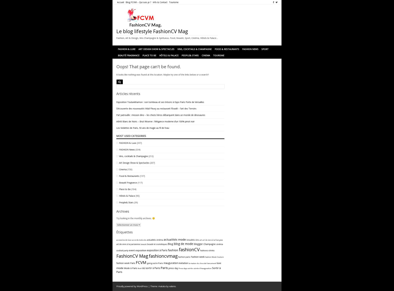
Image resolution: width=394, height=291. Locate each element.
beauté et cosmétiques (157, 244)
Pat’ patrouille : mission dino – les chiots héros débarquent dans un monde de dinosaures (160, 115)
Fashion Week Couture (214, 257)
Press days (183, 268)
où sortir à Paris (151, 268)
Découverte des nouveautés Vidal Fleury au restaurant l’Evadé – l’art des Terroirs (156, 108)
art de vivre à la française (213, 240)
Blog (170, 244)
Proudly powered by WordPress (132, 286)
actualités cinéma (155, 239)
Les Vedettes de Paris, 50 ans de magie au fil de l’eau (142, 127)
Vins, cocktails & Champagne (194, 49)
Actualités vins (193, 240)
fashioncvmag (163, 256)
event (132, 250)
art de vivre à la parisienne (128, 244)
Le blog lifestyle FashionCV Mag (152, 31)
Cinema (206, 55)
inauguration (171, 263)
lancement (211, 263)
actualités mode (175, 239)
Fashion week (198, 256)
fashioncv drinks (207, 250)
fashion (173, 250)
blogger (198, 244)
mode (119, 268)
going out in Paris (155, 263)
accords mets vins (139, 240)
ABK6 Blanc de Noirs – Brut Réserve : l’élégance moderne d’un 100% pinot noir (155, 121)
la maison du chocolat (198, 263)
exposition (140, 250)
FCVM (141, 262)
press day (173, 268)
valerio (172, 286)
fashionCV (189, 249)
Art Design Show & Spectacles (156, 49)
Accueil (120, 2)
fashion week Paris (125, 263)
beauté (144, 244)
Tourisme (174, 2)
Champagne (209, 244)
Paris (164, 268)
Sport (265, 49)
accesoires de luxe (123, 240)
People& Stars (190, 55)
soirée (190, 268)
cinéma (219, 244)
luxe (219, 263)
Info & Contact (160, 2)
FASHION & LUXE (126, 49)
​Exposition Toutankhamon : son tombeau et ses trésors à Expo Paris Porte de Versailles (160, 102)
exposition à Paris (157, 250)
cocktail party (122, 250)
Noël (140, 268)
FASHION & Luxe (127, 143)
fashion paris (184, 257)
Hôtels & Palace (169, 55)
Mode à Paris (130, 268)
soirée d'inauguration (202, 268)
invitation (183, 263)
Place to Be (149, 55)
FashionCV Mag (132, 256)
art (201, 240)
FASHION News (250, 49)
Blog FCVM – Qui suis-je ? (138, 2)
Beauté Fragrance (128, 55)
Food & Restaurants (227, 49)
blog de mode (183, 244)
